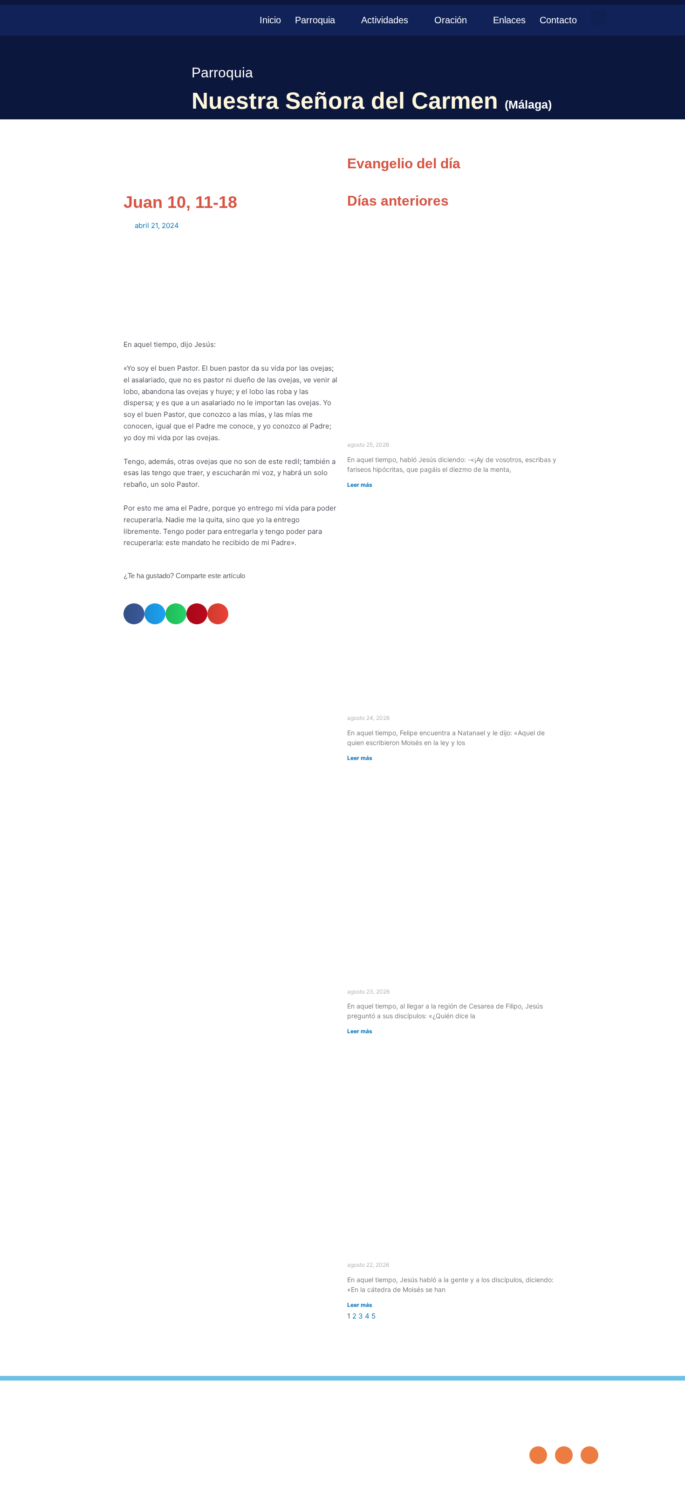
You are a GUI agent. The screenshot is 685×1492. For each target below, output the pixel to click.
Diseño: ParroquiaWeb (570, 1480)
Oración (450, 20)
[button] (598, 17)
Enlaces (509, 20)
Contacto (558, 20)
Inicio (270, 20)
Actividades (384, 20)
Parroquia (315, 20)
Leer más (359, 484)
